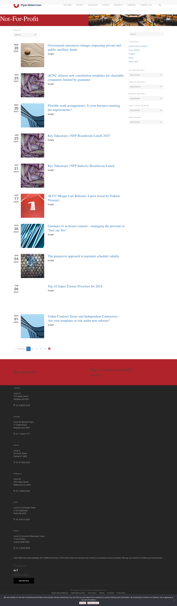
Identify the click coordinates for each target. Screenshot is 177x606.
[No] (174, 600)
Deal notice (133, 61)
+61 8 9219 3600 (22, 519)
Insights (132, 54)
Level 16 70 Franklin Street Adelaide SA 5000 (21, 396)
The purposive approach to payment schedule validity (83, 256)
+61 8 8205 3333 (22, 405)
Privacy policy (93, 603)
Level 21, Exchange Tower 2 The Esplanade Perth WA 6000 (25, 511)
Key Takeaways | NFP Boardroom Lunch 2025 (79, 135)
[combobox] (146, 75)
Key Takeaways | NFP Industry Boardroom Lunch (81, 165)
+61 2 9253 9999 (22, 548)
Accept (82, 603)
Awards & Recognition (138, 46)
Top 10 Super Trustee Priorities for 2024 (75, 286)
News (131, 58)
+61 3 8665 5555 (22, 491)
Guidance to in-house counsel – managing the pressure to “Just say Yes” (86, 228)
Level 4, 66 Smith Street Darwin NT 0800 (20, 453)
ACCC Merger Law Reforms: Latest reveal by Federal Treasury (84, 197)
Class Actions (92, 593)
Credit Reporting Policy (78, 593)
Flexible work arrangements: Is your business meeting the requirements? (84, 107)
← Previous (20, 349)
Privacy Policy (121, 593)
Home (2, 24)
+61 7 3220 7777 (22, 434)
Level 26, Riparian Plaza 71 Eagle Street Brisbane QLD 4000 (23, 425)
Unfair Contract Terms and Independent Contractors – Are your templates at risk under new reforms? (84, 318)
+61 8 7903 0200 (22, 462)
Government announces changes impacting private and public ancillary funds (84, 47)
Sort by (17, 30)
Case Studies (134, 50)
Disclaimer (110, 593)
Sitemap (102, 593)
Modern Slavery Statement (60, 593)
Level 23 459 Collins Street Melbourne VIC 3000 (22, 482)
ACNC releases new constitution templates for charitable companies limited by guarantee (86, 77)
